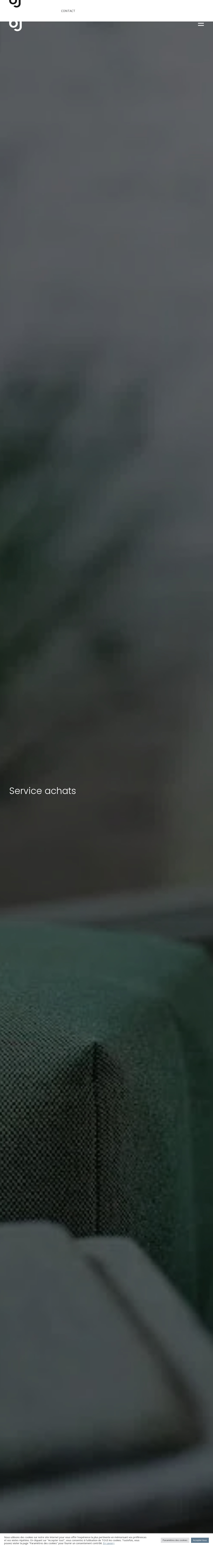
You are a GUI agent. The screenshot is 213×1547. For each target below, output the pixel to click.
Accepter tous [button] (200, 1540)
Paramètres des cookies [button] (175, 1540)
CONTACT (68, 11)
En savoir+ (109, 1543)
